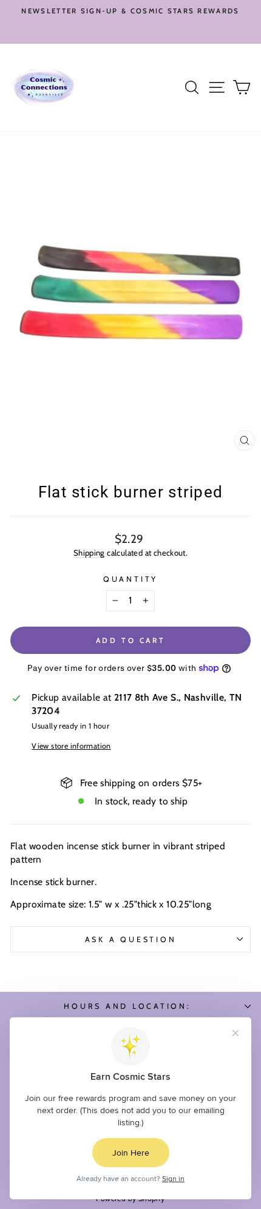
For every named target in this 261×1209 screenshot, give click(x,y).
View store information (71, 745)
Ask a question (131, 939)
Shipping (89, 552)
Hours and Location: (127, 1006)
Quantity (130, 579)
